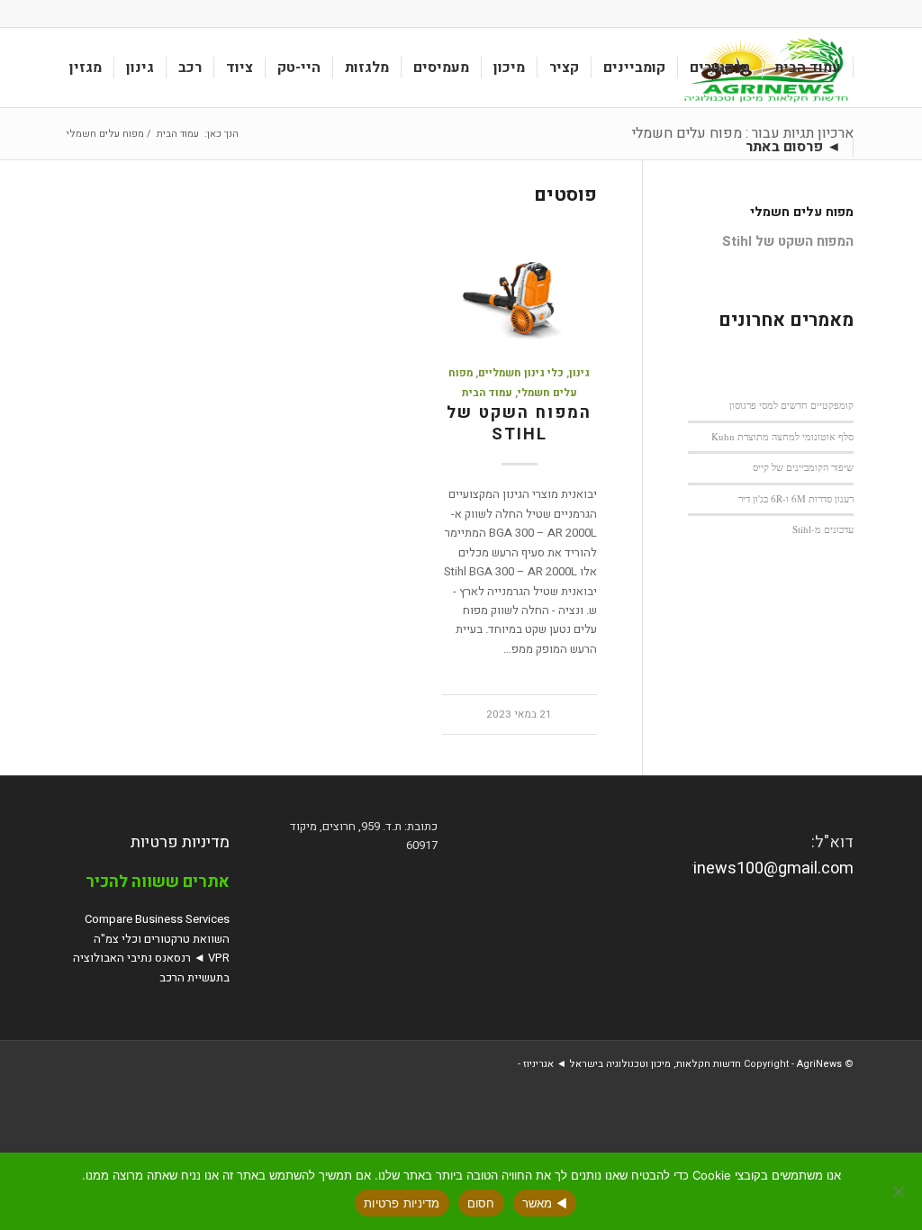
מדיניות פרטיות (180, 842)
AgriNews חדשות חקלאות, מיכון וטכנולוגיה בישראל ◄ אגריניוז (682, 1064)
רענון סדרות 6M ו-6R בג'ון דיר (796, 498)
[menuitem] (808, 67)
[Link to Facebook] (73, 13)
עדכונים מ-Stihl (823, 529)
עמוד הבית (487, 393)
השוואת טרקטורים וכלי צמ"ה (162, 938)
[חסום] (899, 1191)
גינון (579, 373)
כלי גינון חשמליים (521, 373)
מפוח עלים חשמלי (802, 212)
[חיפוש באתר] (717, 146)
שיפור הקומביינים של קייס (803, 467)
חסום (481, 1203)
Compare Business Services (157, 918)
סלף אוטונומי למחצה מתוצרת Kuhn (782, 436)
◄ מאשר (545, 1203)
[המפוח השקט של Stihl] (519, 293)
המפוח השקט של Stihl (519, 424)
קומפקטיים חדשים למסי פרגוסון (791, 405)
